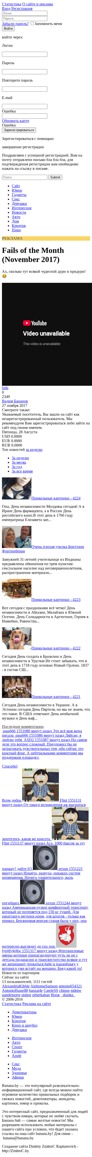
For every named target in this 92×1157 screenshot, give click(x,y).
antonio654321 (70, 986)
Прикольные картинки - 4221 (55, 697)
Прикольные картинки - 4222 (55, 648)
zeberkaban (41, 995)
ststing (26, 995)
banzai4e (36, 990)
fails (5, 388)
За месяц (19, 462)
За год (17, 467)
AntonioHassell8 (15, 990)
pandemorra (11, 995)
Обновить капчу (15, 121)
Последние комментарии (23, 726)
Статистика (11, 4)
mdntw (76, 990)
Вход (6, 8)
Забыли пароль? (15, 24)
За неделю (20, 458)
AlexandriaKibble (16, 986)
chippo (64, 990)
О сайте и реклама (37, 4)
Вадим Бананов (15, 401)
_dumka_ (68, 995)
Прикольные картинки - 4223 (55, 599)
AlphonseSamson (44, 986)
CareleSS (51, 990)
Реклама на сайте (36, 1004)
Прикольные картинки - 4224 (55, 498)
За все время (22, 471)
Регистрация (21, 8)
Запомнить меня (48, 24)
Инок (55, 995)
